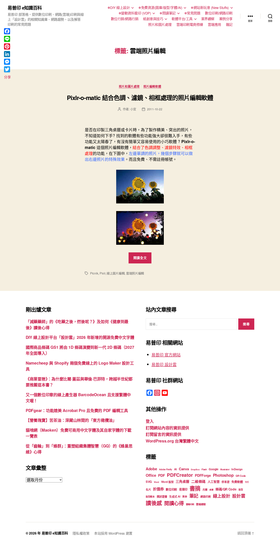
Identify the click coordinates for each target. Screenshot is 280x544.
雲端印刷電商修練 (189, 24)
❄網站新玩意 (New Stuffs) (210, 8)
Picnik (94, 273)
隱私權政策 (81, 533)
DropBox (195, 469)
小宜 (133, 109)
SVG (149, 481)
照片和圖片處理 (160, 24)
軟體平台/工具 (182, 19)
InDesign (237, 469)
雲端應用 (214, 24)
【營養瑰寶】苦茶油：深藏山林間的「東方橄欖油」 (71, 420)
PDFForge (203, 475)
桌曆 (211, 489)
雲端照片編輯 (135, 273)
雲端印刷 (190, 504)
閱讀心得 (174, 503)
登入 (150, 421)
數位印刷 (171, 489)
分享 (7, 76)
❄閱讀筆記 (167, 13)
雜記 (229, 24)
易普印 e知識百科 (25, 7)
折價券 (158, 489)
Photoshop (223, 475)
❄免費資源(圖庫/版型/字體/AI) (160, 8)
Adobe (151, 468)
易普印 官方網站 (166, 354)
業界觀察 (207, 19)
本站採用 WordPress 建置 (113, 533)
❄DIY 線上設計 (118, 8)
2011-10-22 (154, 109)
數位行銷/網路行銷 (124, 19)
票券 (184, 496)
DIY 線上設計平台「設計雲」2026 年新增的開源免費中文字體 (80, 337)
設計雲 (238, 496)
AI (175, 469)
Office (151, 475)
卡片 (247, 482)
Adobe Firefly (165, 469)
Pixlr (102, 273)
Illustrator (225, 469)
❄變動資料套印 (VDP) (134, 13)
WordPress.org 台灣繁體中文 (172, 441)
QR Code (241, 476)
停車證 (225, 482)
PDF (161, 475)
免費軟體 (237, 482)
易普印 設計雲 (164, 364)
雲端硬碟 (201, 504)
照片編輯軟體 (152, 86)
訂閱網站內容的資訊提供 (167, 427)
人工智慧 (214, 481)
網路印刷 (205, 496)
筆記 (193, 495)
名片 (148, 489)
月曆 (204, 489)
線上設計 (221, 496)
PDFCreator (180, 474)
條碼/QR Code (225, 489)
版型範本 (150, 496)
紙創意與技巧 (153, 19)
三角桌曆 (182, 481)
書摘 (195, 488)
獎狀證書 (162, 496)
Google (213, 469)
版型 (240, 489)
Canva (184, 468)
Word (156, 482)
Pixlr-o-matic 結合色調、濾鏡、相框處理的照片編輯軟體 (140, 97)
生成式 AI (174, 496)
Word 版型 (167, 482)
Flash (204, 469)
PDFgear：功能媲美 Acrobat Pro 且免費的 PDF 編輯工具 (77, 410)
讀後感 (154, 503)
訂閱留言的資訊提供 (163, 434)
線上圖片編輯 (116, 273)
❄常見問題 (192, 13)
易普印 (183, 489)
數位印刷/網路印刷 (219, 13)
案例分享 (226, 19)
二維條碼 (198, 481)
